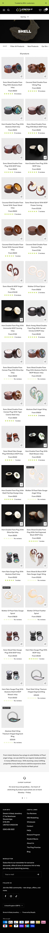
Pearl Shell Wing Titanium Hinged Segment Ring (36, 690)
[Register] (38, 874)
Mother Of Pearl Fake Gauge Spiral (13, 612)
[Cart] (45, 10)
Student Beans (32, 839)
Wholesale (31, 822)
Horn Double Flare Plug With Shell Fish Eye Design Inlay (13, 491)
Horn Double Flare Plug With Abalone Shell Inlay (13, 125)
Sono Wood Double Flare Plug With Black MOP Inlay (36, 125)
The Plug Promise (34, 847)
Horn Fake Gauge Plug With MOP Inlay (36, 651)
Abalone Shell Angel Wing (36, 409)
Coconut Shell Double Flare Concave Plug (36, 245)
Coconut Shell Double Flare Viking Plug (36, 83)
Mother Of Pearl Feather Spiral (36, 612)
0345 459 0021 (8, 829)
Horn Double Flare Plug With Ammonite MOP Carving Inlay (13, 328)
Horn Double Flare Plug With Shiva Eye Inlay (13, 531)
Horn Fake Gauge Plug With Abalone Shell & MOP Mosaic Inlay (12, 692)
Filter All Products (17, 46)
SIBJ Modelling (33, 818)
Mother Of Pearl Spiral (36, 286)
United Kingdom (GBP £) (12, 905)
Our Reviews (32, 813)
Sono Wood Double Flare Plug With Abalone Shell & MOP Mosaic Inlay (36, 370)
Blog (28, 852)
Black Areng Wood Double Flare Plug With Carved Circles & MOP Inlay (36, 328)
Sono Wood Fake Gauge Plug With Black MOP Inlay (12, 452)
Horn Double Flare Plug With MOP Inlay (36, 164)
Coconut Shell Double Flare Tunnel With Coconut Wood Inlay (12, 247)
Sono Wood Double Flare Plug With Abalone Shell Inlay (12, 85)
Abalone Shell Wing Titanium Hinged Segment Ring (12, 733)
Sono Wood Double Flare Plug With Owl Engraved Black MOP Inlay (36, 532)
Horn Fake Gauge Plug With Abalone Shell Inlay (12, 572)
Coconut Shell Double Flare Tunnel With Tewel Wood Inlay (12, 205)
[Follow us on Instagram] (11, 896)
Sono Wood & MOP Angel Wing (13, 287)
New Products (33, 46)
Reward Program (33, 835)
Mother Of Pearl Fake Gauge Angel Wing (36, 491)
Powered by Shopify (28, 912)
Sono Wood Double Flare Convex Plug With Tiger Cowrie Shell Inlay (12, 412)
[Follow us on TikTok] (16, 896)
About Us (30, 843)
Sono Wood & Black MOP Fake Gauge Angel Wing (36, 572)
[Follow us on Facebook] (5, 896)
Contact (30, 826)
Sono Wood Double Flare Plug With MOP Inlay (12, 164)
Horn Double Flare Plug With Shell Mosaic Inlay (36, 452)
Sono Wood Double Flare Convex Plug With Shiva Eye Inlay (12, 370)
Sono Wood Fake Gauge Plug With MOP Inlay (12, 651)
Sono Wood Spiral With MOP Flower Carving (36, 203)
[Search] (8, 10)
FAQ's (29, 830)
